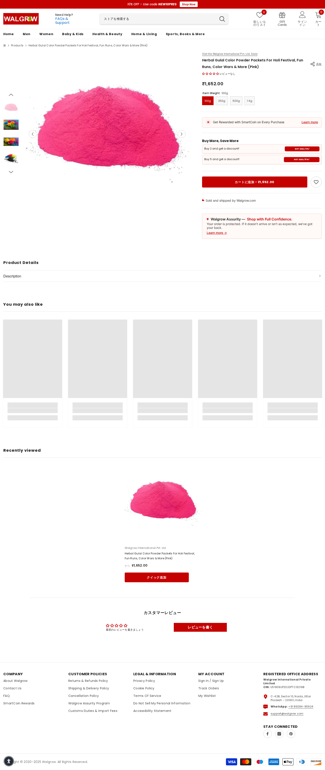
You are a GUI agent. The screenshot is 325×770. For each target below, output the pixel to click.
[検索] (164, 18)
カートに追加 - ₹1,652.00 (254, 182)
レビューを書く (200, 627)
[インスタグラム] (279, 734)
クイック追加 (156, 577)
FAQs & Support (62, 20)
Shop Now (188, 4)
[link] (316, 182)
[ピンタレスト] (291, 734)
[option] (107, 134)
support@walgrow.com (287, 713)
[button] (32, 134)
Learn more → (217, 233)
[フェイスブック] (267, 734)
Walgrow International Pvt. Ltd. (146, 548)
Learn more (310, 122)
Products (17, 45)
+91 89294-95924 (300, 706)
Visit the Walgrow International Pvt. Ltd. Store (230, 53)
